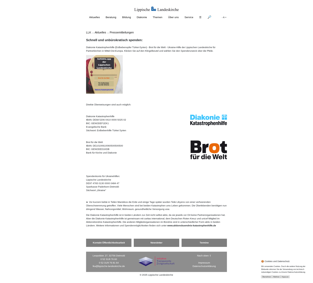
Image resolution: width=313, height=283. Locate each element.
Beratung (111, 17)
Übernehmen (266, 277)
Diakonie (142, 17)
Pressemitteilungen (122, 32)
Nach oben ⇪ (204, 255)
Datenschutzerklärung (204, 266)
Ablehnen (276, 277)
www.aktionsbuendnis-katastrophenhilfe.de (191, 225)
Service (188, 17)
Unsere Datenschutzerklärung (293, 272)
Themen (157, 17)
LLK (88, 32)
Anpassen (285, 277)
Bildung (126, 17)
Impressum (204, 262)
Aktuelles (94, 17)
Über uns (173, 17)
